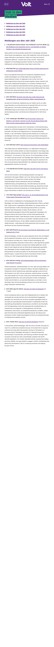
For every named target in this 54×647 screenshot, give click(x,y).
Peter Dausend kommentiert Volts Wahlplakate (34, 145)
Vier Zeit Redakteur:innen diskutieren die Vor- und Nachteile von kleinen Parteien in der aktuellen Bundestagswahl (27, 47)
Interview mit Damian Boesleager (28, 321)
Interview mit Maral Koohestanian (34, 289)
